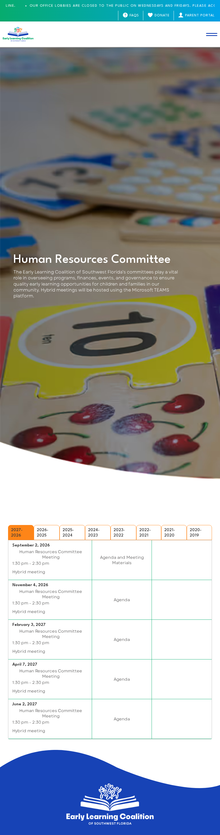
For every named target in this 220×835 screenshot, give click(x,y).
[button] (211, 34)
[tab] (21, 532)
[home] (18, 34)
